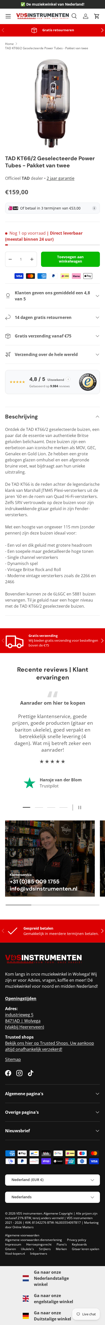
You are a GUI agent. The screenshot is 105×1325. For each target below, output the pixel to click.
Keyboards (79, 1244)
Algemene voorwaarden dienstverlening (33, 1240)
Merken (61, 1249)
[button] (96, 16)
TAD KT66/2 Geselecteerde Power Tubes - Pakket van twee (46, 48)
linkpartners (38, 1253)
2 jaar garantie (60, 178)
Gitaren (10, 1249)
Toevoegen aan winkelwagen (70, 259)
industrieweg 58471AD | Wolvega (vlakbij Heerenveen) (24, 1021)
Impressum (13, 1244)
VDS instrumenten (29, 1213)
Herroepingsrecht (38, 1244)
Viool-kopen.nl (15, 1253)
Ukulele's (27, 1249)
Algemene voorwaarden (22, 1235)
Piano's (62, 1244)
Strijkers (45, 1249)
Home (9, 44)
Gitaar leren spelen (85, 1249)
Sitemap (13, 1059)
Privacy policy (76, 1240)
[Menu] (8, 16)
